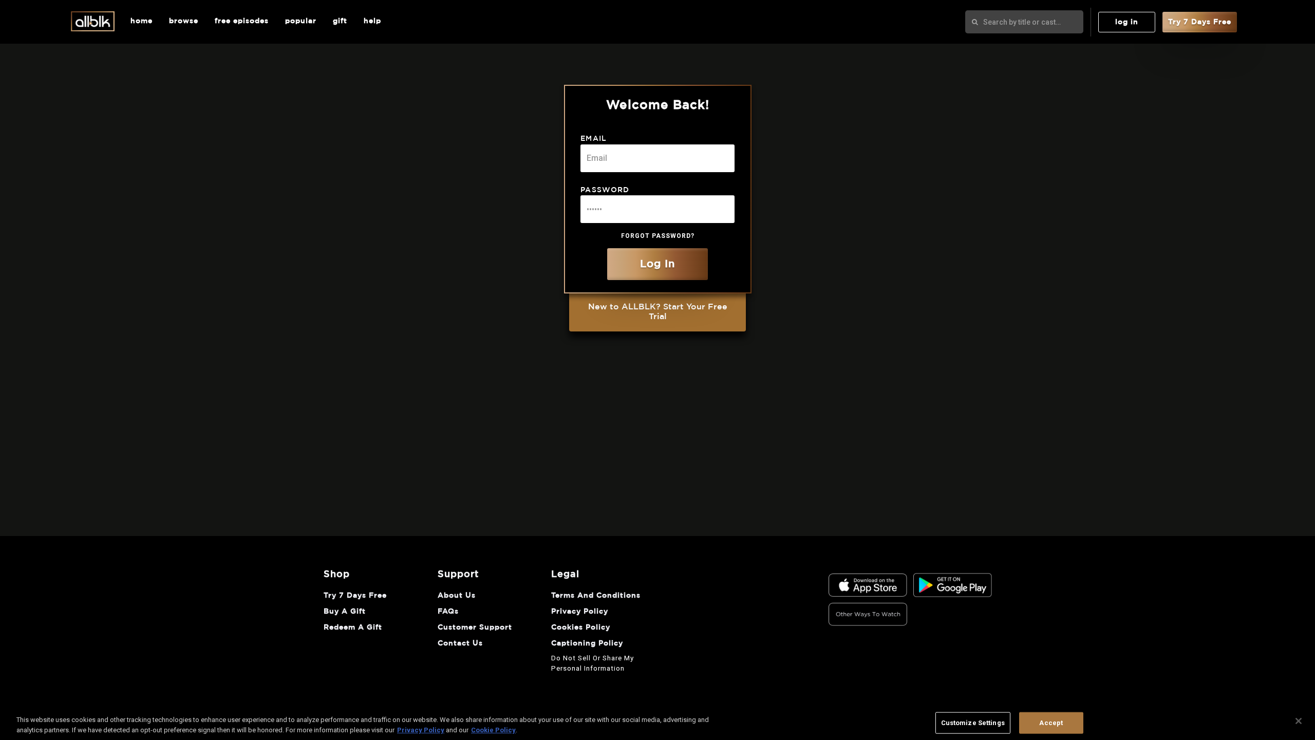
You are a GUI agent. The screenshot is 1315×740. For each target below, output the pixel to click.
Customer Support (475, 627)
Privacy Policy (420, 729)
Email (593, 138)
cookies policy (580, 627)
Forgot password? (657, 235)
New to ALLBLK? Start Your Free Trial (657, 312)
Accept (1051, 723)
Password (605, 190)
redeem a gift (353, 627)
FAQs (448, 611)
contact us (460, 643)
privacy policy (579, 611)
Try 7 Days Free (1199, 22)
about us (457, 595)
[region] (657, 722)
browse (183, 21)
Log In (1126, 22)
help (372, 21)
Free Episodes (242, 21)
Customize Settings (973, 723)
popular (300, 21)
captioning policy (587, 643)
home (141, 21)
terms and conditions (596, 595)
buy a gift (345, 611)
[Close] (1298, 721)
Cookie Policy (493, 729)
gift (340, 21)
